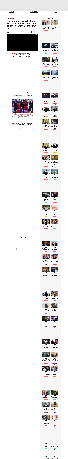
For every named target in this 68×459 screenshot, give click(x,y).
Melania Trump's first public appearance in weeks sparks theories (46, 397)
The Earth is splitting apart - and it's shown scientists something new (46, 51)
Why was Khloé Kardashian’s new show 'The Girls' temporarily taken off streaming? (54, 360)
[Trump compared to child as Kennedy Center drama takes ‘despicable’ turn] (54, 46)
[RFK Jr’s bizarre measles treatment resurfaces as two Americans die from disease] (46, 121)
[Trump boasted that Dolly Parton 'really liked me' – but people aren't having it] (46, 157)
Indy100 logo (34, 12)
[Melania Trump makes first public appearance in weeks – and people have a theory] (46, 392)
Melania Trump (21, 114)
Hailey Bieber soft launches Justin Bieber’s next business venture (46, 423)
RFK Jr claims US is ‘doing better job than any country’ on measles (46, 249)
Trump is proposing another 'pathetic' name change (46, 177)
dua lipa (55, 326)
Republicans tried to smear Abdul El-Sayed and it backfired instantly (46, 374)
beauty (46, 313)
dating (54, 425)
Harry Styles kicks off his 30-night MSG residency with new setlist (46, 347)
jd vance (46, 326)
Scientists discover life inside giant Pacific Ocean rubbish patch (54, 177)
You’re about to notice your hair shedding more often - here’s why (46, 311)
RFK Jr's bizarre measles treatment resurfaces (46, 126)
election (19, 56)
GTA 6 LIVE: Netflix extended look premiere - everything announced (54, 28)
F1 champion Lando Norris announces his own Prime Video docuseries (54, 226)
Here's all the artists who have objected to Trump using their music (54, 262)
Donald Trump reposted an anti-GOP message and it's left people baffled (54, 114)
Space (54, 448)
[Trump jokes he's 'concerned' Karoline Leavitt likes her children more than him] (54, 59)
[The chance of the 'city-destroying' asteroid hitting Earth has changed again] (54, 440)
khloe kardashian (55, 363)
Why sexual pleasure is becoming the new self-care (54, 423)
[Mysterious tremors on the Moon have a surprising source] (46, 194)
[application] (22, 42)
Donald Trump (24, 57)
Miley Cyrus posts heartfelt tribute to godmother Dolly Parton (46, 226)
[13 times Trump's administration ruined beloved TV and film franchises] (54, 341)
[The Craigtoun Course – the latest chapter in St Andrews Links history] (54, 392)
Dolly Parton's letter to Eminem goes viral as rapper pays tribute (46, 64)
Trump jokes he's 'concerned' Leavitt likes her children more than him (54, 64)
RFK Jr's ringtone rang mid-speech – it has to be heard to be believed (46, 262)
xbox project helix (55, 166)
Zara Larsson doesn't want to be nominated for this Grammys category (54, 213)
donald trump (45, 103)
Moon (46, 202)
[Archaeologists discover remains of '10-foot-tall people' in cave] (46, 440)
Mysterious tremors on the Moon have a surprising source (46, 199)
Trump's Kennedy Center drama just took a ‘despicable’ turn (54, 51)
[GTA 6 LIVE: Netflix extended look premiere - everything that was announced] (54, 22)
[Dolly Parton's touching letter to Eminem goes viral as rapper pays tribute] (46, 59)
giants (46, 448)
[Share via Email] (37, 32)
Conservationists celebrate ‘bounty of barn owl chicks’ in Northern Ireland (46, 275)
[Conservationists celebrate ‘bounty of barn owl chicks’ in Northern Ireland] (46, 269)
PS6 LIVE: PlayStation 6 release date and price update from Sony (54, 77)
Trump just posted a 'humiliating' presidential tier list (54, 101)
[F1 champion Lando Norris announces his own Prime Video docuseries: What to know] (54, 221)
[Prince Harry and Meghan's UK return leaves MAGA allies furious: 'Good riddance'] (54, 368)
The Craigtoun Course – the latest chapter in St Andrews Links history (54, 397)
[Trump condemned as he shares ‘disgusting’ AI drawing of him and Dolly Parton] (46, 22)
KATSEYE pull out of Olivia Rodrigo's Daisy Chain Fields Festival (54, 249)
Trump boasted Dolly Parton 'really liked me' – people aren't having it (46, 163)
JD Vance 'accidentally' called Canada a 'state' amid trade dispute (45, 324)
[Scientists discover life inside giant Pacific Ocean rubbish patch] (54, 171)
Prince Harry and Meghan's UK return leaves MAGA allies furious (55, 374)
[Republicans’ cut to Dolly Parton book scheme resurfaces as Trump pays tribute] (54, 121)
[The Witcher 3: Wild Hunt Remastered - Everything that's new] (54, 305)
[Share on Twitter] (35, 32)
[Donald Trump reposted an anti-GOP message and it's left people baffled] (54, 108)
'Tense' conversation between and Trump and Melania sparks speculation (54, 275)
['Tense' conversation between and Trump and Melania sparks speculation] (54, 269)
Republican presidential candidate (17, 57)
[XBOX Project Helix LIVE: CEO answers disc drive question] (54, 157)
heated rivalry (46, 412)
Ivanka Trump (14, 53)
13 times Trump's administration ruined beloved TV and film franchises (54, 347)
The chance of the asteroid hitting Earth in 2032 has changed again (54, 446)
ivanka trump (12, 18)
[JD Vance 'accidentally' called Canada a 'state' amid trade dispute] (46, 318)
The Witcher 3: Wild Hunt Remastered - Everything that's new (54, 311)
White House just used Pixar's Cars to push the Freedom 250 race (45, 298)
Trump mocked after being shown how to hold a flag (46, 360)
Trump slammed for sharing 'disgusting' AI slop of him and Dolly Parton (46, 28)
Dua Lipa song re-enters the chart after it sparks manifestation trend (54, 324)
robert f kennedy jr (46, 129)
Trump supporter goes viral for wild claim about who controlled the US (46, 213)
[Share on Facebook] (34, 32)
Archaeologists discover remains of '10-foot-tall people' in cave (46, 446)
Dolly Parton (54, 129)
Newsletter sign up (55, 12)
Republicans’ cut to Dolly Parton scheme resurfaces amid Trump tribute (54, 127)
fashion (55, 412)
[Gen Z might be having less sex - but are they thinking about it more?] (54, 417)
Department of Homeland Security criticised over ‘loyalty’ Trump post (54, 199)
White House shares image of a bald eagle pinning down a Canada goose (46, 77)
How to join (13, 237)
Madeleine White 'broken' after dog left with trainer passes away (46, 114)
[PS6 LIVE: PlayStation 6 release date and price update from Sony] (54, 72)
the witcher (54, 313)
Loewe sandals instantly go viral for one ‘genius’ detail (54, 410)
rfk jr (46, 264)
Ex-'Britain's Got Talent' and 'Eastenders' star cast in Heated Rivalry (46, 410)
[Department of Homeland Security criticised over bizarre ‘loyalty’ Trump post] (54, 194)
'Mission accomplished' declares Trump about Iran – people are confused (46, 101)
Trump (8, 18)
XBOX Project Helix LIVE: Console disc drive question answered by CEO (54, 163)
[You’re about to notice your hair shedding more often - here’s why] (46, 305)
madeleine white (46, 116)
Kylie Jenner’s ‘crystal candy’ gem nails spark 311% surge (54, 298)
